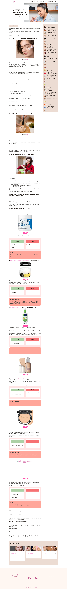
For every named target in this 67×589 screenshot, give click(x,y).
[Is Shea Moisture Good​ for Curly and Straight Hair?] (45, 59)
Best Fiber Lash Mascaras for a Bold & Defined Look (51, 36)
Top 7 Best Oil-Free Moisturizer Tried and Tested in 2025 (50, 62)
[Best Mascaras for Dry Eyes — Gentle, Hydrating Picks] (45, 44)
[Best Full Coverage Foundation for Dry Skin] (45, 53)
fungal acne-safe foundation (22, 378)
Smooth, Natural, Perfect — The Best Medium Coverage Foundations (51, 27)
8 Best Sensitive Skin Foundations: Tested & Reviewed (51, 96)
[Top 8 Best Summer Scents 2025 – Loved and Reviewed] (45, 102)
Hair (41, 1)
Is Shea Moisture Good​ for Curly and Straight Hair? (51, 59)
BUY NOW (25, 232)
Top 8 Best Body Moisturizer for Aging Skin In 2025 (50, 70)
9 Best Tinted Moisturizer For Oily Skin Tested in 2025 (51, 64)
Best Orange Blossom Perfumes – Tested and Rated (51, 104)
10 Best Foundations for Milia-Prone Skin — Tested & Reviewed (47, 555)
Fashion (38, 1)
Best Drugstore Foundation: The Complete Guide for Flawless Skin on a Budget (51, 56)
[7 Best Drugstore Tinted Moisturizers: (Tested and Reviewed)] (45, 73)
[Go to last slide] (11, 553)
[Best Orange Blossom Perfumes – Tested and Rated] (45, 104)
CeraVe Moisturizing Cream (16, 214)
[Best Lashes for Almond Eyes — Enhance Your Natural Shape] (45, 33)
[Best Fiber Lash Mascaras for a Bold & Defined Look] (45, 36)
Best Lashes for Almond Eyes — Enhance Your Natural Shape (50, 33)
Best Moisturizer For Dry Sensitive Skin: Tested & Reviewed (51, 67)
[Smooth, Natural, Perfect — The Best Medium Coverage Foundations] (45, 27)
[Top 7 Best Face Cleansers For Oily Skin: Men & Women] (45, 93)
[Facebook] (49, 576)
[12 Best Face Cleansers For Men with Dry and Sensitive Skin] (45, 79)
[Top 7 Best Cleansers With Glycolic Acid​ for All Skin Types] (45, 82)
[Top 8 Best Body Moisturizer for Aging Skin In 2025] (45, 70)
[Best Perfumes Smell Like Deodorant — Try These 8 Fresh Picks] (45, 107)
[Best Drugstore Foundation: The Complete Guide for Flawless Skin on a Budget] (45, 56)
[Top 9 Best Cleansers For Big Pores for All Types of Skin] (45, 90)
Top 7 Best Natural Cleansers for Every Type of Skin (51, 76)
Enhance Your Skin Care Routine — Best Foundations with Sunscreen (51, 30)
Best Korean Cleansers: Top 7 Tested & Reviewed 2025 (51, 87)
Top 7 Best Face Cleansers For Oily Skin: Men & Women (51, 93)
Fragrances (53, 1)
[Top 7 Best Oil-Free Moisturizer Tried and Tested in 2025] (45, 62)
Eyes (46, 1)
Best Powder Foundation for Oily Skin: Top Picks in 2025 (51, 47)
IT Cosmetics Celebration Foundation (18, 408)
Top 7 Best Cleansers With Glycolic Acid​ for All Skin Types (51, 81)
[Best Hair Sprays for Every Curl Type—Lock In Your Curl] (45, 110)
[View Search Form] (57, 1)
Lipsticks (49, 1)
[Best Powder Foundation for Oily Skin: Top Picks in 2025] (45, 47)
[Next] (55, 553)
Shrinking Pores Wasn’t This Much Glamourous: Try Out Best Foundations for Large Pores (15, 556)
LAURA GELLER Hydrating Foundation (18, 460)
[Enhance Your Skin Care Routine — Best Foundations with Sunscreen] (45, 30)
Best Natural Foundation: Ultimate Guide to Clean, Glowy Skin (51, 50)
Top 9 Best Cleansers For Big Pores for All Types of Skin (51, 90)
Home (32, 1)
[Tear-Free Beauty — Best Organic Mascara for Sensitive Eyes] (45, 39)
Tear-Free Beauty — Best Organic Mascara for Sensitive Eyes (51, 38)
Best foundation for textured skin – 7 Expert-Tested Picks (31, 555)
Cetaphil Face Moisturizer (15, 307)
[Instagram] (53, 576)
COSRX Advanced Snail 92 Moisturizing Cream (19, 260)
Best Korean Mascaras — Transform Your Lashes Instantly (51, 41)
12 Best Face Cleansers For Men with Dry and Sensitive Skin (51, 79)
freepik (27, 59)
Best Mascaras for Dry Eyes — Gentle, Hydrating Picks (50, 44)
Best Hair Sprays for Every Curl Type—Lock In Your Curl (50, 110)
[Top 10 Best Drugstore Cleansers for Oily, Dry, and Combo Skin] (45, 84)
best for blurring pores (23, 430)
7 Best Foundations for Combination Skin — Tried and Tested (51, 98)
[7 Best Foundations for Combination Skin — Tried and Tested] (45, 99)
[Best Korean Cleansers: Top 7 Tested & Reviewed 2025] (45, 87)
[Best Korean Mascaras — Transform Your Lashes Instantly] (45, 41)
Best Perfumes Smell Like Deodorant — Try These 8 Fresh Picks (50, 107)
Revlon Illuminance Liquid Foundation (17, 355)
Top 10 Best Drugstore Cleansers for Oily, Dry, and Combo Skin (51, 84)
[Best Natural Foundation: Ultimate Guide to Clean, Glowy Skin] (45, 50)
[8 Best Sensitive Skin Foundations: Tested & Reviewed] (45, 96)
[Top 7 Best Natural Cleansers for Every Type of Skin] (45, 76)
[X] (51, 576)
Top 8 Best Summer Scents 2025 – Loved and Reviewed (51, 101)
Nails (43, 1)
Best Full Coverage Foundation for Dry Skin (51, 53)
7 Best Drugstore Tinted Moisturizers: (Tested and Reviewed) (51, 73)
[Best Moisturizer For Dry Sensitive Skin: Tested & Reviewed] (45, 67)
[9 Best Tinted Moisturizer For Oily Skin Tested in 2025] (45, 65)
